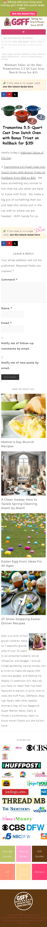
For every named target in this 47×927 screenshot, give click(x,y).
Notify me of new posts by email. (20, 365)
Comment (9, 279)
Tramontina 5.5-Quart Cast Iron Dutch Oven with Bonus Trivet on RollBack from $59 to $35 (23, 172)
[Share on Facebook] (4, 94)
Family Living (24, 872)
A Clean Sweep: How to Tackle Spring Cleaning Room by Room (19, 504)
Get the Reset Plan (23, 13)
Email (6, 323)
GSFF (23, 22)
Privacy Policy (23, 923)
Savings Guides (7, 854)
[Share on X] (15, 94)
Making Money (23, 854)
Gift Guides (39, 854)
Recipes (39, 871)
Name (6, 308)
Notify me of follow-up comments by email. (17, 346)
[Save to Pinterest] (9, 94)
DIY (8, 871)
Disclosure (13, 56)
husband (25, 655)
